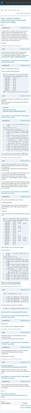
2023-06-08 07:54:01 (25, 347)
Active (21, 13)
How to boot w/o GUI (15, 60)
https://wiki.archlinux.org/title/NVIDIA (11, 283)
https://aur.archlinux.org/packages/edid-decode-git (14, 312)
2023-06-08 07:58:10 (25, 362)
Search (9, 10)
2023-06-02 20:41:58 (25, 27)
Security (22, 2)
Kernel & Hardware (13, 18)
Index (2, 10)
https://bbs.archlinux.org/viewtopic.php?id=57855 (14, 367)
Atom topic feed (26, 405)
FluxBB (28, 407)
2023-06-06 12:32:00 (25, 289)
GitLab (17, 2)
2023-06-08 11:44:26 (25, 381)
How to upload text (5, 60)
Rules (5, 10)
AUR (26, 2)
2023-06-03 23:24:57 (25, 65)
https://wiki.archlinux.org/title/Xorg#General (15, 57)
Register (14, 10)
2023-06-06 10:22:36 (25, 196)
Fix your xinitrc (10, 62)
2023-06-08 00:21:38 (25, 320)
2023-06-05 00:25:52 (25, 120)
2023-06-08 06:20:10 (25, 332)
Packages (8, 2)
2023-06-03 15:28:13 (25, 49)
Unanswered (27, 13)
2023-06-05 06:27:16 (25, 160)
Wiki (13, 2)
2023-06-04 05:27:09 (25, 96)
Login (18, 10)
